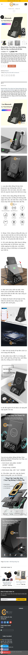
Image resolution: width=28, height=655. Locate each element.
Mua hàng (12, 66)
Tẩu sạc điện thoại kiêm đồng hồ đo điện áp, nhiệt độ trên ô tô (7, 583)
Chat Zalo (5, 646)
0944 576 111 (5, 644)
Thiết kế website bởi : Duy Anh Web (14, 651)
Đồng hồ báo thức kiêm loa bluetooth (12, 72)
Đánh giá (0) (3, 85)
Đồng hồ (17, 8)
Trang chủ (11, 8)
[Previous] (3, 26)
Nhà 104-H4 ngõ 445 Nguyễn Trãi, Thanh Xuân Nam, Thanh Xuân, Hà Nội (6, 641)
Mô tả (2, 83)
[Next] (25, 26)
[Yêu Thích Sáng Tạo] (14, 4)
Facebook (5, 649)
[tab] (14, 83)
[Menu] (2, 4)
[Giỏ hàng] (26, 4)
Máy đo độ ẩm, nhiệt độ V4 (21, 582)
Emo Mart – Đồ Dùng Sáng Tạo (11, 561)
